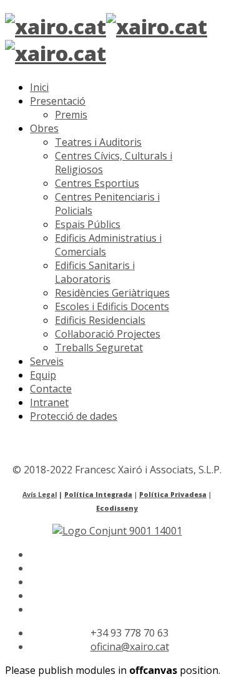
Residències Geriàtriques (112, 293)
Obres (44, 128)
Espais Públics (87, 224)
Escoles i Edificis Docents (112, 306)
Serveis (47, 361)
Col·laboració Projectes (107, 334)
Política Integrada (98, 494)
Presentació (57, 101)
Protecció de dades (73, 416)
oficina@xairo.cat (129, 646)
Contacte (51, 389)
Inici (39, 87)
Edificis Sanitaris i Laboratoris (95, 272)
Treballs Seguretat (99, 347)
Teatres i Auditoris (98, 142)
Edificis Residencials (100, 320)
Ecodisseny (117, 508)
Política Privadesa (173, 494)
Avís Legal (39, 494)
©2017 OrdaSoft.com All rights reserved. (98, 456)
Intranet (49, 402)
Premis (71, 114)
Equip (43, 375)
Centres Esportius (97, 183)
